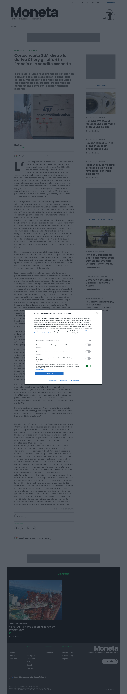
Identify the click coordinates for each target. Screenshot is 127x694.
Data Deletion (52, 380)
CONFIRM (49, 373)
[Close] (98, 314)
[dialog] (63, 347)
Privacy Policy (74, 380)
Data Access (63, 380)
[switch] (88, 345)
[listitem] (63, 340)
